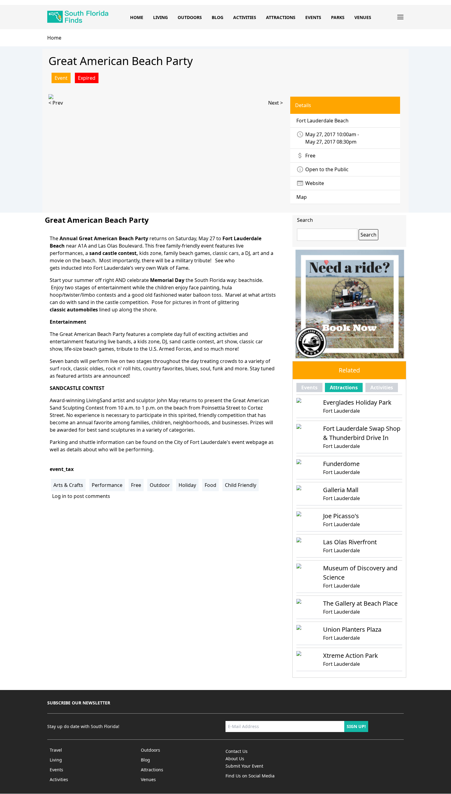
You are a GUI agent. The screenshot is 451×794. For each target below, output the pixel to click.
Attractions (280, 17)
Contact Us (237, 751)
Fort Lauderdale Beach (322, 120)
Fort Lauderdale (341, 410)
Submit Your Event (244, 766)
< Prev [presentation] (55, 102)
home (54, 37)
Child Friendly (240, 485)
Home (136, 17)
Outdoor (160, 485)
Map (301, 197)
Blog (217, 17)
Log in (59, 496)
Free (136, 485)
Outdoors (190, 17)
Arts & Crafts (68, 485)
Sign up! (356, 726)
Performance (107, 485)
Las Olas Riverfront (350, 542)
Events (313, 17)
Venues (362, 17)
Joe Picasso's (341, 516)
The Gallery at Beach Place (360, 603)
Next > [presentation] (275, 102)
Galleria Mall (340, 490)
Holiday (187, 485)
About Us (235, 758)
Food (210, 485)
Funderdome (341, 464)
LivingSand (98, 400)
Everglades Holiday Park (357, 402)
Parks (338, 17)
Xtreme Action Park (350, 655)
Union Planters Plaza (352, 629)
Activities (244, 17)
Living (160, 17)
